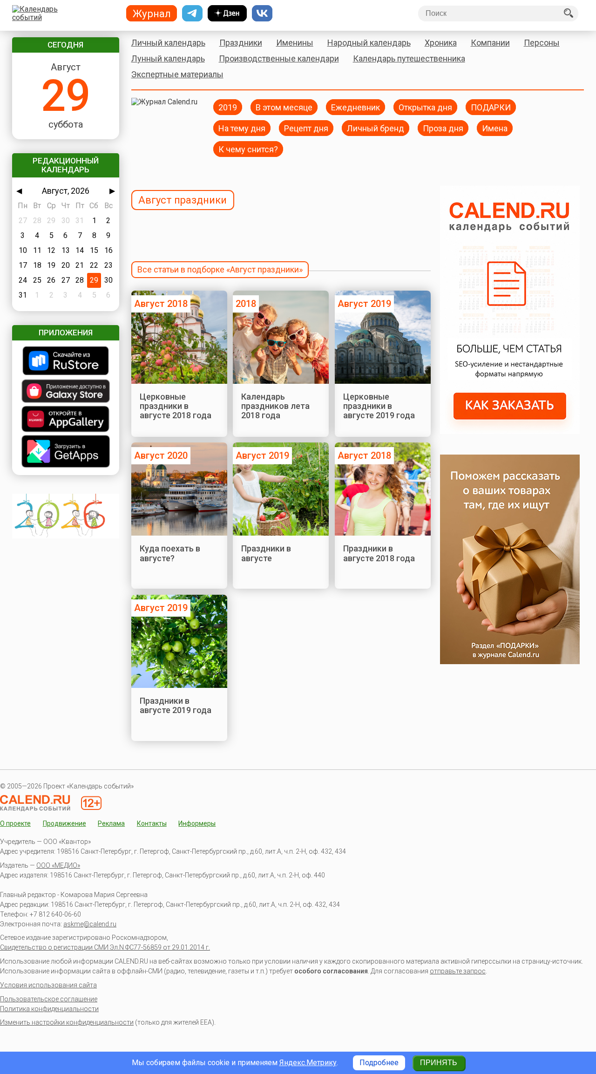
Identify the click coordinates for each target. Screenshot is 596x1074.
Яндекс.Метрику (308, 1062)
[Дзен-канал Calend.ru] (227, 13)
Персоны (542, 43)
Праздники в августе (266, 553)
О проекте (15, 823)
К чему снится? (248, 149)
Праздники (240, 43)
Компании (490, 43)
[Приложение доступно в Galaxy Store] (65, 392)
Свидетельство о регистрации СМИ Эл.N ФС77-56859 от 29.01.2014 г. (105, 947)
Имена (495, 128)
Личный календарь (168, 43)
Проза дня (443, 128)
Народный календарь (369, 43)
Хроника (441, 43)
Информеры (197, 823)
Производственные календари (279, 58)
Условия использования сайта (48, 985)
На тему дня (241, 128)
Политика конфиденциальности (49, 1009)
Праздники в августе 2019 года (175, 705)
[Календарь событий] (63, 13)
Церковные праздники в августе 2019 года (379, 406)
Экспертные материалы (177, 74)
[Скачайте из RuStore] (65, 361)
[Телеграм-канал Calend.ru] (192, 13)
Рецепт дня (306, 128)
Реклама (111, 823)
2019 (227, 107)
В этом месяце (284, 107)
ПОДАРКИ (491, 107)
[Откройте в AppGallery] (65, 420)
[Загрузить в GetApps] (65, 452)
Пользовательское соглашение (48, 999)
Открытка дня (425, 107)
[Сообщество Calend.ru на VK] (262, 13)
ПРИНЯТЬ (438, 1063)
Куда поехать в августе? (170, 553)
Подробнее (379, 1062)
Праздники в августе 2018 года (379, 553)
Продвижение (64, 823)
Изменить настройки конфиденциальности (67, 1022)
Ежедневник (355, 107)
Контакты (152, 823)
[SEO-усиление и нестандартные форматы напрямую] (510, 431)
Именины (294, 43)
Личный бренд (375, 128)
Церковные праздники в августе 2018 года (175, 406)
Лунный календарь (168, 58)
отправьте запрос (458, 971)
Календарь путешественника (409, 58)
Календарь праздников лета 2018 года (275, 406)
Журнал (152, 13)
